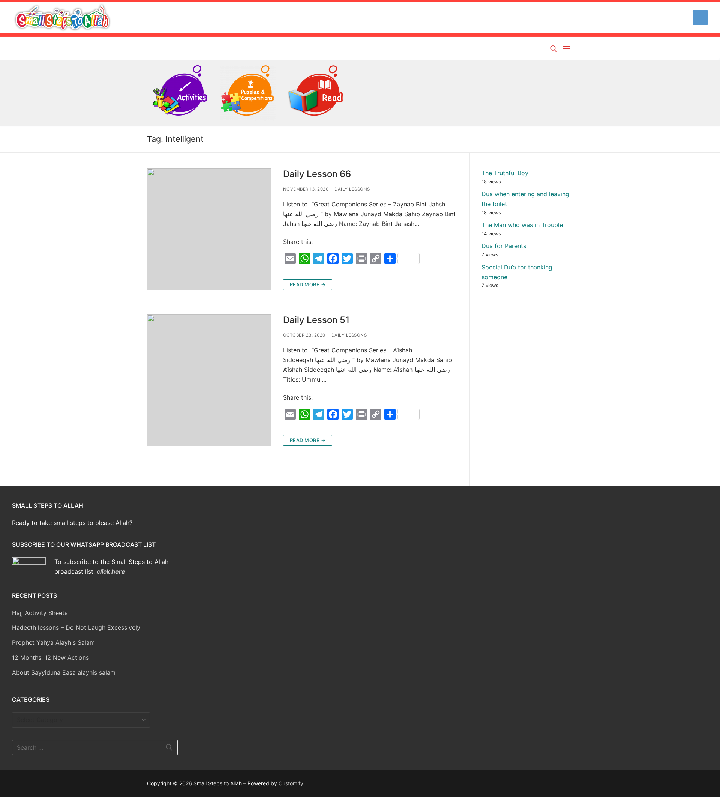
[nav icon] (568, 49)
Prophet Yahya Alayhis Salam (53, 642)
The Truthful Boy (505, 173)
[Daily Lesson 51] (209, 380)
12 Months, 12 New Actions (50, 657)
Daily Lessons (352, 189)
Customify (291, 783)
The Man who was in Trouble (522, 225)
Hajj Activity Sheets (40, 613)
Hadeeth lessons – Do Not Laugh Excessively (76, 627)
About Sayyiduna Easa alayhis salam (64, 672)
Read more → (308, 284)
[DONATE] (700, 17)
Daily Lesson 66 (317, 173)
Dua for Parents (504, 246)
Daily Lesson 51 (316, 319)
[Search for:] (95, 747)
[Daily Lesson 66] (209, 229)
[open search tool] (553, 48)
